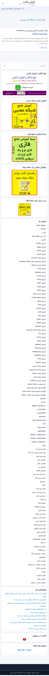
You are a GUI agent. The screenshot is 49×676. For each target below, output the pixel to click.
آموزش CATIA (41, 269)
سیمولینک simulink (40, 507)
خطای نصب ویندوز (40, 625)
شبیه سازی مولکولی (40, 528)
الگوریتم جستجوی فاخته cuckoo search (34, 391)
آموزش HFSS (42, 305)
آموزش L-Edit (41, 312)
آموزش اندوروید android (39, 265)
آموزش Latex (42, 316)
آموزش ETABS (41, 290)
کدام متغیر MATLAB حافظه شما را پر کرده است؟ (30, 600)
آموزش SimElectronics (39, 352)
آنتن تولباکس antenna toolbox (37, 384)
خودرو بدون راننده (40, 478)
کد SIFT (43, 543)
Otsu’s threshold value (39, 420)
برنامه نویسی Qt (41, 449)
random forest (41, 427)
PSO (44, 424)
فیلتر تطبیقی (42, 536)
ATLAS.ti (43, 229)
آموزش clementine (40, 272)
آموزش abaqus (41, 247)
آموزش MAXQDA (41, 326)
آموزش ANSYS (41, 251)
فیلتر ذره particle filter (39, 539)
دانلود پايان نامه (41, 489)
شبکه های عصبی (41, 521)
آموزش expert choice (39, 294)
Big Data (43, 399)
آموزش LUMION (41, 323)
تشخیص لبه (42, 467)
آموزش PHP (42, 334)
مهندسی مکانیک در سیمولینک (37, 565)
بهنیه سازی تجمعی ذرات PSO (37, 453)
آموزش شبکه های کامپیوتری (37, 370)
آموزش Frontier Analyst (39, 298)
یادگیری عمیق (41, 579)
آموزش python (41, 341)
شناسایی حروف (41, 532)
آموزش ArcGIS (41, 254)
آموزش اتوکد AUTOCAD (38, 258)
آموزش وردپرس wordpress (39, 34)
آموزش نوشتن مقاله (40, 377)
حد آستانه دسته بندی (39, 474)
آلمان (44, 233)
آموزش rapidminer (40, 344)
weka (44, 445)
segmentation (42, 431)
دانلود (44, 485)
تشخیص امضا (41, 460)
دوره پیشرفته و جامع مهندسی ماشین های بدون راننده (28, 622)
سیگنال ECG (42, 503)
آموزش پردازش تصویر (39, 366)
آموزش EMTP (42, 283)
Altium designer (41, 225)
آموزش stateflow (41, 362)
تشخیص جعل (41, 463)
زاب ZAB (43, 500)
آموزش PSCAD (41, 337)
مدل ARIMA (42, 550)
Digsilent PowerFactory (39, 406)
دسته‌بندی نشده (41, 496)
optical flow (42, 417)
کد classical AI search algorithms (35, 609)
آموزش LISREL (41, 319)
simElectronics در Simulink (38, 435)
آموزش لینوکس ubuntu (39, 373)
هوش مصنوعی (41, 575)
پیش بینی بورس (41, 456)
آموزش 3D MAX (41, 243)
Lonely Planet (42, 409)
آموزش (44, 240)
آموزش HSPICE (41, 308)
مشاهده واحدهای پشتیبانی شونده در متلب (31, 616)
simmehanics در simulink (39, 442)
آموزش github (42, 301)
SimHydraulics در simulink (38, 438)
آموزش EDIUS (41, 279)
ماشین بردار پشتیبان (40, 546)
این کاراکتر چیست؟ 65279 (37, 629)
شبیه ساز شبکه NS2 (40, 525)
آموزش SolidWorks (40, 355)
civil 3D (43, 402)
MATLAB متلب (41, 413)
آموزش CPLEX (41, 276)
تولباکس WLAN (41, 471)
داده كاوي (43, 482)
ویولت (44, 572)
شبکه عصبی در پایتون (39, 518)
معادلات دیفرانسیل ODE (38, 554)
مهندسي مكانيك (41, 568)
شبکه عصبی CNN (40, 514)
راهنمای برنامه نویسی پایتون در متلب (33, 619)
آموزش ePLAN (41, 287)
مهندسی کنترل (41, 561)
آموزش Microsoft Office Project (36, 330)
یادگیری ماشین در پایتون (38, 583)
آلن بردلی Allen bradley (39, 236)
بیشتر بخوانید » (43, 48)
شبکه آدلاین (42, 510)
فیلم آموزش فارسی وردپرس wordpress (32, 30)
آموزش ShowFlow (40, 348)
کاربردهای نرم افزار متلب (38, 612)
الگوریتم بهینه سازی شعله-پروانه (36, 388)
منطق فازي (42, 557)
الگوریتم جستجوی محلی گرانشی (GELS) (34, 395)
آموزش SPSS (42, 359)
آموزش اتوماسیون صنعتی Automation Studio (32, 261)
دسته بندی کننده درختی (39, 492)
